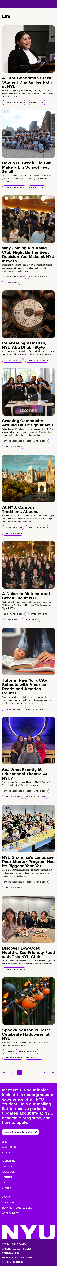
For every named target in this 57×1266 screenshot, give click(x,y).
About (6, 1197)
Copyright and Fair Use (17, 1207)
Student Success (13, 1262)
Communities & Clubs (14, 102)
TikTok (6, 1182)
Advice (6, 1152)
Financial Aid (10, 1253)
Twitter (7, 1166)
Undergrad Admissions (17, 1249)
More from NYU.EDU (14, 1243)
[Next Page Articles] (53, 1072)
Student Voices (37, 102)
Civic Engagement (13, 709)
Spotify (7, 1187)
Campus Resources (13, 360)
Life (4, 1141)
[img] (28, 49)
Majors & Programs (36, 797)
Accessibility (10, 1213)
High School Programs (17, 1258)
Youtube (7, 1177)
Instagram (8, 1161)
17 (45, 1072)
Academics (9, 1147)
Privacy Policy (11, 1202)
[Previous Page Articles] (4, 1072)
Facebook (8, 1172)
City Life (8, 1051)
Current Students (38, 277)
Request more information (18, 1132)
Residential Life (34, 1057)
